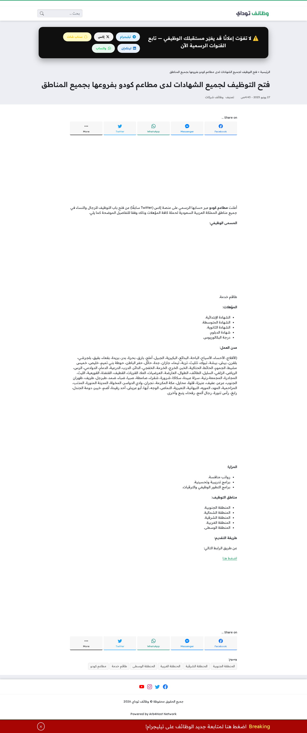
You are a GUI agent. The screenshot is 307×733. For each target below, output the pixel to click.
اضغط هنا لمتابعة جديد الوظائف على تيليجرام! (196, 726)
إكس (101, 37)
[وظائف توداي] (252, 13)
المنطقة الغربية (170, 666)
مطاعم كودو (98, 666)
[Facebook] (165, 687)
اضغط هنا (230, 558)
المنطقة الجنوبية (224, 666)
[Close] (41, 726)
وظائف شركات (214, 97)
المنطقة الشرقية (196, 666)
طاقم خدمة (119, 666)
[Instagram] (149, 687)
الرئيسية (265, 72)
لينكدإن (126, 48)
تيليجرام (125, 37)
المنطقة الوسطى (144, 666)
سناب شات (74, 37)
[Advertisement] (153, 170)
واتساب (101, 48)
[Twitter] (157, 687)
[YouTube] (141, 687)
